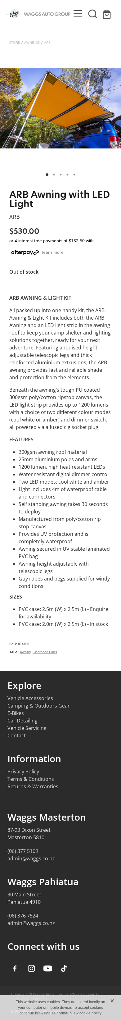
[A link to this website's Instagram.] (31, 968)
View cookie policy (85, 1013)
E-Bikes (15, 713)
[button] (92, 13)
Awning (25, 652)
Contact (16, 735)
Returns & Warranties (32, 786)
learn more (53, 252)
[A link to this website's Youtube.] (47, 968)
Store (14, 42)
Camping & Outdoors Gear (38, 705)
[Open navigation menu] (77, 13)
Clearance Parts (45, 652)
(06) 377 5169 (22, 851)
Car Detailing (22, 720)
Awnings (32, 42)
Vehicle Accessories (30, 698)
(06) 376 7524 (22, 915)
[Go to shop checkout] (107, 13)
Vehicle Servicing (27, 728)
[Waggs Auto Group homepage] (38, 13)
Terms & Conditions (30, 779)
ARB (47, 42)
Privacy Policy (23, 771)
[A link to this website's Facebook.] (14, 968)
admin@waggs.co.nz (31, 858)
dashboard (87, 994)
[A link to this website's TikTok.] (64, 968)
